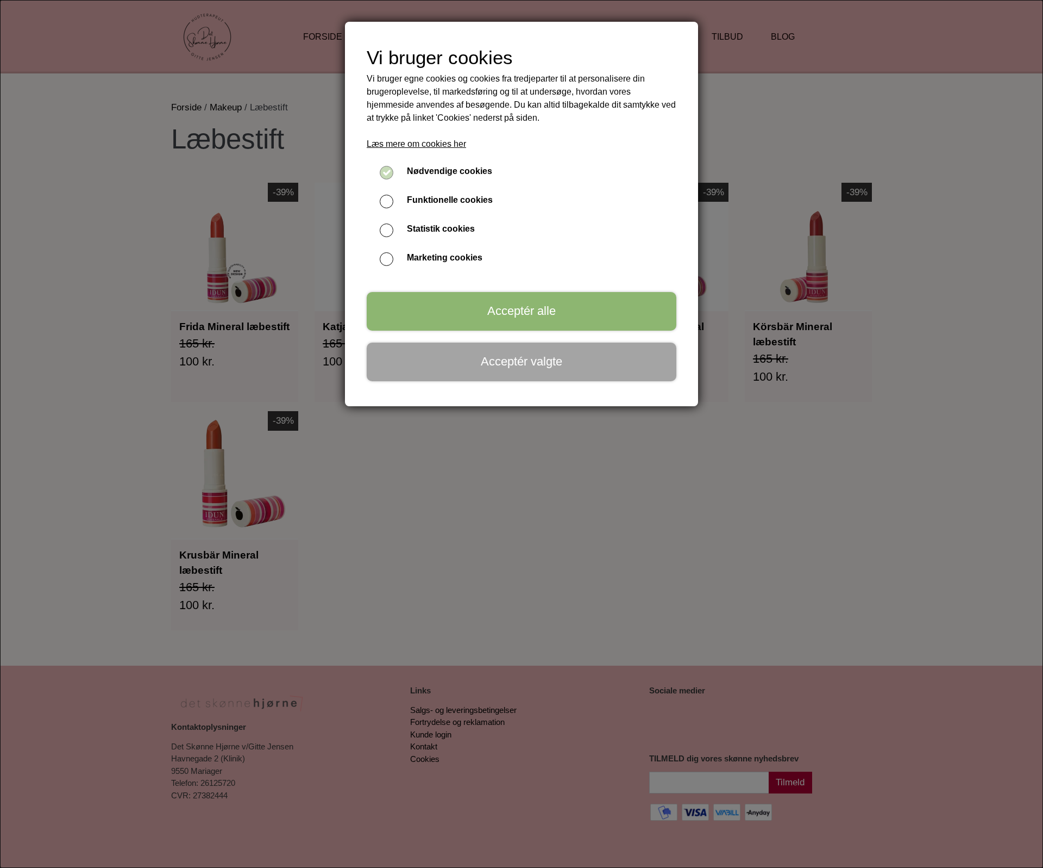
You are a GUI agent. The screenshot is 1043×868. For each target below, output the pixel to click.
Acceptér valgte (521, 361)
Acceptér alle (521, 311)
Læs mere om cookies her (416, 143)
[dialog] (521, 434)
